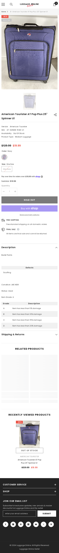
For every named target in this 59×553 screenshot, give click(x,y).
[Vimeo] (51, 524)
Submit (47, 513)
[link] (15, 396)
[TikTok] (28, 524)
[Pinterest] (20, 524)
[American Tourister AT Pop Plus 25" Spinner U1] (29, 434)
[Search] (11, 4)
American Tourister (18, 126)
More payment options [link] (29, 215)
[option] (29, 52)
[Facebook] (5, 524)
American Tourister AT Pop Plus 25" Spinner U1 (29, 461)
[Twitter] (43, 524)
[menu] (3, 4)
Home (3, 12)
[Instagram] (13, 524)
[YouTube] (36, 524)
